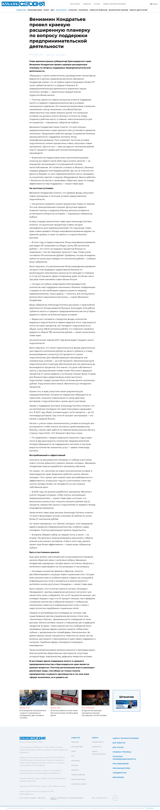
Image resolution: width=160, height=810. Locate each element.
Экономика (61, 10)
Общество (21, 10)
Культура (72, 10)
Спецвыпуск (96, 746)
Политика (83, 10)
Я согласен (149, 808)
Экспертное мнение (118, 10)
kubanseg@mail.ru (27, 794)
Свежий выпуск (98, 742)
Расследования (121, 764)
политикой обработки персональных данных (62, 808)
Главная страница (122, 752)
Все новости (119, 743)
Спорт (46, 10)
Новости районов (98, 10)
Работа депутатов (138, 10)
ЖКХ (52, 10)
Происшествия (35, 10)
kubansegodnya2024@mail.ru (49, 773)
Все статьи (118, 747)
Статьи (97, 4)
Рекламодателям (121, 768)
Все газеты (75, 4)
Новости (87, 4)
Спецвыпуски (119, 773)
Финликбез (118, 777)
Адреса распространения (114, 4)
